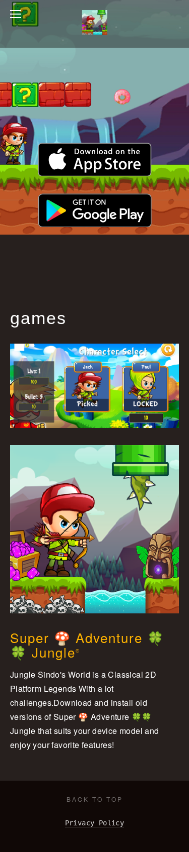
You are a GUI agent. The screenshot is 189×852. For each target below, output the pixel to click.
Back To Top (95, 799)
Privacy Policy (94, 823)
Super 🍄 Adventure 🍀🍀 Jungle (87, 644)
